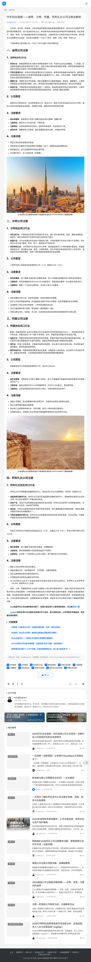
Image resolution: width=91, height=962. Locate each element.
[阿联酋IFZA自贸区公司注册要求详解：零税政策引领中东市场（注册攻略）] (18, 846)
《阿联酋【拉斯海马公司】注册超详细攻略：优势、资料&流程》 (35, 627)
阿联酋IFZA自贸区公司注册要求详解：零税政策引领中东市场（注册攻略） (58, 843)
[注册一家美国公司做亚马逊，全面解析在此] (18, 910)
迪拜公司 (51, 22)
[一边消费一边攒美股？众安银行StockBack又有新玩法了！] (18, 761)
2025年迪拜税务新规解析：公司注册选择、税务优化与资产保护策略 (58, 821)
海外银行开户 (39, 952)
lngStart (13, 612)
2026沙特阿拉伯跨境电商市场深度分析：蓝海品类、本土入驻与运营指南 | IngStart (58, 925)
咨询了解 (75, 607)
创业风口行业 (38, 665)
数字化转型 (52, 665)
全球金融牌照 (64, 952)
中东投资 (13, 665)
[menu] (86, 4)
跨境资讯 (19, 952)
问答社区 (75, 952)
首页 (5, 10)
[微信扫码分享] (9, 684)
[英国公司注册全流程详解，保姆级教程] (18, 868)
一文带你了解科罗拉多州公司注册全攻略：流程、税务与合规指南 (57, 799)
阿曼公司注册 (72, 668)
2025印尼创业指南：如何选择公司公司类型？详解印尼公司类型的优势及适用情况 (58, 735)
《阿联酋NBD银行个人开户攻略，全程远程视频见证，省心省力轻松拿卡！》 (40, 649)
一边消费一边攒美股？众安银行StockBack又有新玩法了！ (57, 757)
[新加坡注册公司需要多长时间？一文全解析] (18, 783)
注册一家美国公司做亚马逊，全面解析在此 (53, 904)
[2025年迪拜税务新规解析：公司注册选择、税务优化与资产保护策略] (18, 824)
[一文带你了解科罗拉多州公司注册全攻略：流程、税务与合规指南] (18, 802)
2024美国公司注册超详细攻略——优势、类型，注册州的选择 (58, 884)
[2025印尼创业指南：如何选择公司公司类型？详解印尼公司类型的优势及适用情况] (18, 739)
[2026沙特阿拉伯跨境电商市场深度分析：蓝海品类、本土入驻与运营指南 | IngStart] (18, 929)
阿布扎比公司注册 (55, 668)
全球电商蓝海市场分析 (15, 924)
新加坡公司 (12, 778)
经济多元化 (25, 668)
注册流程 (79, 665)
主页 (11, 952)
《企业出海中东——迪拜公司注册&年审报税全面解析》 (32, 638)
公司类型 (25, 665)
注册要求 (13, 668)
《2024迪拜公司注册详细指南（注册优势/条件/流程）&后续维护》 (37, 643)
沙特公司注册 (65, 665)
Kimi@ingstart (12, 22)
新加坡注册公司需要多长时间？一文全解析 (53, 778)
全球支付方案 (13, 756)
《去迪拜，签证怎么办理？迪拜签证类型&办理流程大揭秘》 (34, 633)
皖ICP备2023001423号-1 (59, 958)
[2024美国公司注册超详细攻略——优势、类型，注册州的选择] (18, 888)
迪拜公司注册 (39, 668)
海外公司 (44, 22)
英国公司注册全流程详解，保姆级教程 (51, 863)
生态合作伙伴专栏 (44, 954)
